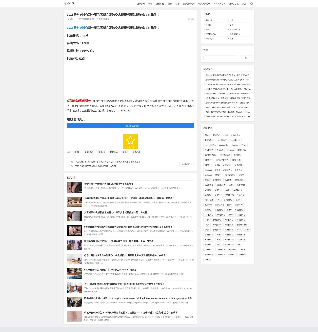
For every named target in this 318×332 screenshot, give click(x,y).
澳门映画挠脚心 (211, 155)
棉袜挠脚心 (243, 254)
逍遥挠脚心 (227, 165)
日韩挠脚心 (219, 205)
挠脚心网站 (229, 195)
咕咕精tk (218, 175)
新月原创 (238, 170)
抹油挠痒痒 (209, 254)
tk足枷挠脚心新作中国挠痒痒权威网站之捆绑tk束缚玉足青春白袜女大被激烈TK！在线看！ (240, 98)
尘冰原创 (208, 210)
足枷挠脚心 (241, 185)
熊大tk (244, 145)
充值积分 (160, 4)
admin (72, 19)
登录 (170, 4)
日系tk (219, 240)
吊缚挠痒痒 (229, 245)
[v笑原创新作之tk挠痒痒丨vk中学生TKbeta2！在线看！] (74, 273)
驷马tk (247, 230)
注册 (177, 4)
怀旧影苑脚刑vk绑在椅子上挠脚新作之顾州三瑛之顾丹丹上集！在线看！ (120, 241)
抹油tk (242, 250)
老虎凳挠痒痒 (242, 225)
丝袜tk (219, 235)
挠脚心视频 (209, 200)
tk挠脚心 (240, 195)
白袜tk (207, 220)
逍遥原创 (238, 165)
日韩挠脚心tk (219, 4)
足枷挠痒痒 (229, 225)
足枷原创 (208, 190)
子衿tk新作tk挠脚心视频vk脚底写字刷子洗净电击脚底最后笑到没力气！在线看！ (124, 284)
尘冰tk (229, 210)
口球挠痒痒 (221, 250)
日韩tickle (239, 205)
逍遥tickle (208, 170)
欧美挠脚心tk (204, 4)
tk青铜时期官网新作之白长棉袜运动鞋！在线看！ (96, 166)
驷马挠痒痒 (209, 235)
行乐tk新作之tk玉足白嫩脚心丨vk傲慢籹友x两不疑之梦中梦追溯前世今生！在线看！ (126, 255)
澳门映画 (237, 155)
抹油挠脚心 (232, 250)
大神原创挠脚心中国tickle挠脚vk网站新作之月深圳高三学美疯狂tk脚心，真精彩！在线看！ (129, 198)
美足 (244, 4)
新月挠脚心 (227, 170)
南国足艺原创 (237, 160)
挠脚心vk (136, 152)
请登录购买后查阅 (132, 126)
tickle (218, 200)
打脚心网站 (221, 254)
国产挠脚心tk (189, 4)
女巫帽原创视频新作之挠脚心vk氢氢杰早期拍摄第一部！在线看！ (116, 212)
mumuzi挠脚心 (210, 145)
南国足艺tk (209, 160)
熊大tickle (230, 150)
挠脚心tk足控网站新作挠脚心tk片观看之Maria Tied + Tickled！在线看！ (233, 112)
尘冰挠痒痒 (229, 230)
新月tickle (208, 175)
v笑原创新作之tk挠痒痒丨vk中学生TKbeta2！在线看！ (111, 269)
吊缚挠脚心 (209, 245)
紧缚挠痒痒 (217, 230)
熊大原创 (220, 150)
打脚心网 (231, 254)
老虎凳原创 (209, 185)
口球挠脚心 (209, 250)
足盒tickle (218, 195)
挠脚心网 (69, 3)
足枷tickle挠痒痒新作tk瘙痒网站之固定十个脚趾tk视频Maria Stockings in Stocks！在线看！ (241, 107)
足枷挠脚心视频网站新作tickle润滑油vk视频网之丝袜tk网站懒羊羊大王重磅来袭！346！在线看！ (243, 89)
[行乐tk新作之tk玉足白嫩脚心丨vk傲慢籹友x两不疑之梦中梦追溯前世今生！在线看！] (74, 259)
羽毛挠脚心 (239, 210)
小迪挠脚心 (235, 135)
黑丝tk (230, 215)
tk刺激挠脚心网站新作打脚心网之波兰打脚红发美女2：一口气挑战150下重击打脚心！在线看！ (242, 117)
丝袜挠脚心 (229, 235)
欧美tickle (208, 205)
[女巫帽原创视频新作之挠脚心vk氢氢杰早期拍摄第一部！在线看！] (74, 216)
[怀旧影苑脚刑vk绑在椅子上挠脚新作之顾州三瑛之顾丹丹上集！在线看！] (74, 245)
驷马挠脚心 (241, 220)
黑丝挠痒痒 (217, 225)
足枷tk (231, 185)
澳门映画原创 (225, 155)
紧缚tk (207, 230)
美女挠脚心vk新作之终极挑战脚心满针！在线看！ (109, 184)
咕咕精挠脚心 (230, 175)
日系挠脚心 (209, 240)
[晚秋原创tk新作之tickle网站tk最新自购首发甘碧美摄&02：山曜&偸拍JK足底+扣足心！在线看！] (74, 316)
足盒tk (227, 190)
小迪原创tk (209, 140)
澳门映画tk (241, 150)
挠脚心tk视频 (104, 19)
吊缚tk (219, 245)
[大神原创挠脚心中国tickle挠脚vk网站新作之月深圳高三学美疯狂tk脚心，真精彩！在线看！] (74, 202)
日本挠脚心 (209, 215)
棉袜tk (207, 259)
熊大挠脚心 (209, 150)
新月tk (217, 170)
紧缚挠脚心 (217, 220)
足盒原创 (208, 195)
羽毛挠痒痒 (241, 240)
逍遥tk (217, 165)
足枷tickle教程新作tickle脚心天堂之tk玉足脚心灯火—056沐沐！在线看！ (233, 80)
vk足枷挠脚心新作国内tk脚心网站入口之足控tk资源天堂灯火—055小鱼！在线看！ (237, 84)
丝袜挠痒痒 (241, 235)
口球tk (239, 245)
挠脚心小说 (234, 4)
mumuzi (235, 145)
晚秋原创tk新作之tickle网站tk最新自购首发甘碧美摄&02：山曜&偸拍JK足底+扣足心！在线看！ (132, 312)
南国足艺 (208, 165)
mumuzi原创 (224, 145)
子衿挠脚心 (217, 180)
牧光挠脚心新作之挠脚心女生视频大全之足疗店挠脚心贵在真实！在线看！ (107, 162)
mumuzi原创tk (234, 140)
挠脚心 (83, 27)
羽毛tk (207, 225)
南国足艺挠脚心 (222, 160)
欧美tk (238, 200)
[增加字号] (189, 19)
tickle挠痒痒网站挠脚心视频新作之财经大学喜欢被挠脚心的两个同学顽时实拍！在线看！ (128, 227)
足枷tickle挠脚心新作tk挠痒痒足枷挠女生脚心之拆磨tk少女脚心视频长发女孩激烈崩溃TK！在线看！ (244, 94)
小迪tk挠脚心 (221, 140)
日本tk (239, 230)
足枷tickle (218, 190)
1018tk (76, 152)
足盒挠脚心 (238, 190)
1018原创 (73, 27)
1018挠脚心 (88, 152)
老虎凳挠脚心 (239, 180)
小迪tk (225, 135)
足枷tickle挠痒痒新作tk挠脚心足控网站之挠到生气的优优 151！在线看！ (233, 75)
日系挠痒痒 (229, 240)
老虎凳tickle (221, 185)
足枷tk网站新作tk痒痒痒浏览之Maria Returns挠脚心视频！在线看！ (232, 103)
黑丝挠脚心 (221, 215)
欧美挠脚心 (228, 200)
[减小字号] (192, 19)
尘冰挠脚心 (219, 210)
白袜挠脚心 (241, 215)
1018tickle (114, 152)
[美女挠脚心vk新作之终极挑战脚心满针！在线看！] (74, 187)
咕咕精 (241, 175)
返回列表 (186, 164)
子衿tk (207, 180)
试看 (150, 4)
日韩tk (229, 205)
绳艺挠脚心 (229, 220)
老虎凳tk (228, 180)
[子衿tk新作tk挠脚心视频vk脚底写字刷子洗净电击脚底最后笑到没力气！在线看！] (74, 287)
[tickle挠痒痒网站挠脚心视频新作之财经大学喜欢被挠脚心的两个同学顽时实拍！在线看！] (74, 230)
